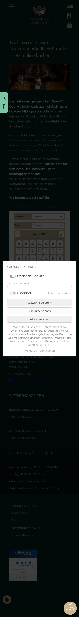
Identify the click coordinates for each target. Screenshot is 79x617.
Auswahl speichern (40, 302)
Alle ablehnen (39, 319)
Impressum (31, 351)
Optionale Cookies (30, 276)
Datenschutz (47, 351)
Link (43, 345)
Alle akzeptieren (39, 311)
